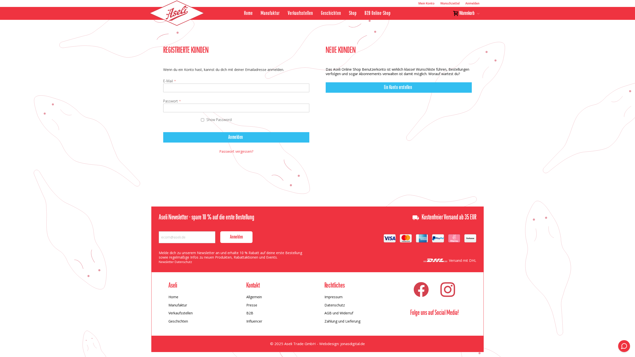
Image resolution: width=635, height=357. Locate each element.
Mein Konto (426, 3)
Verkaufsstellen (300, 13)
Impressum (333, 297)
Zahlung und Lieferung (342, 321)
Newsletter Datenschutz (175, 262)
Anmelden (472, 3)
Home (248, 13)
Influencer (254, 321)
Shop (353, 13)
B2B (249, 313)
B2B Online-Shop (378, 13)
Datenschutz (334, 305)
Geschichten (331, 13)
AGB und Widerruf (338, 313)
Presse (251, 305)
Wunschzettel (450, 3)
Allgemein (254, 297)
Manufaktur (270, 13)
